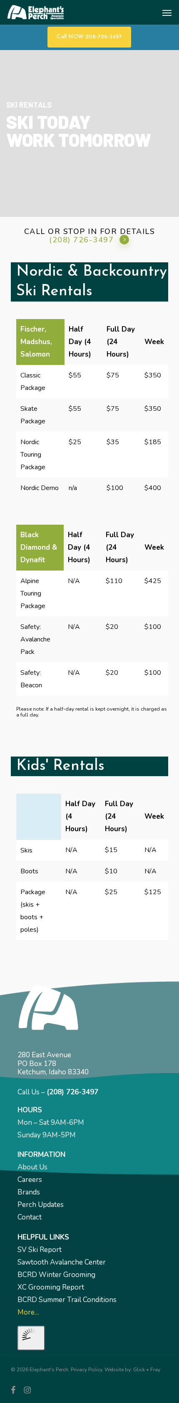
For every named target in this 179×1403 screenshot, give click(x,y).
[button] (167, 12)
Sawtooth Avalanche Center (61, 1262)
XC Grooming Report (50, 1287)
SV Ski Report (39, 1250)
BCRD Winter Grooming (56, 1275)
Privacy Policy (86, 1369)
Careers (29, 1179)
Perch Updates (40, 1204)
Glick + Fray (146, 1369)
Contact (29, 1217)
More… (28, 1312)
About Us (32, 1167)
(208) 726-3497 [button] (81, 240)
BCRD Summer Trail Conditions (67, 1300)
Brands (28, 1192)
